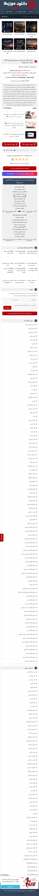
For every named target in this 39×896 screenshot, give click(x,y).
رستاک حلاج (32, 420)
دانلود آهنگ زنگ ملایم (29, 611)
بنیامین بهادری (31, 382)
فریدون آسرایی (31, 691)
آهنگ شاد (30, 11)
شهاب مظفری (31, 474)
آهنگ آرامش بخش (30, 516)
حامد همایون (31, 397)
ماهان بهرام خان (31, 710)
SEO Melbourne (30, 863)
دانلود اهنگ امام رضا (30, 527)
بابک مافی (32, 378)
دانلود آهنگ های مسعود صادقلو (27, 634)
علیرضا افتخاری (31, 497)
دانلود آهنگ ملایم (31, 51)
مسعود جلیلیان (31, 767)
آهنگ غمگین (9, 11)
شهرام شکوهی (31, 478)
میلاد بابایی (32, 802)
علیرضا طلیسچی (31, 504)
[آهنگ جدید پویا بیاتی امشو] (7, 256)
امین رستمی (32, 363)
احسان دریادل (31, 328)
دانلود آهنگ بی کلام (30, 558)
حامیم (33, 401)
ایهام (34, 367)
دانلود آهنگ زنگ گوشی (29, 650)
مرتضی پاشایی (31, 760)
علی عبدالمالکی (31, 672)
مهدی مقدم (32, 783)
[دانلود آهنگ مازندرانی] (19, 27)
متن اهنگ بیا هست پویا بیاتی (31, 281)
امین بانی (32, 359)
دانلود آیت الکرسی (30, 619)
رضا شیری (32, 424)
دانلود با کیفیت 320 (27, 144)
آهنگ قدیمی (32, 520)
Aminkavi (21, 893)
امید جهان (32, 347)
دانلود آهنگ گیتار (30, 596)
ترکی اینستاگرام (31, 523)
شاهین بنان (32, 470)
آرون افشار (32, 340)
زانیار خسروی (32, 439)
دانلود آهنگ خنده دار (30, 604)
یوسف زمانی (32, 825)
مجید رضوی (32, 718)
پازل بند (33, 390)
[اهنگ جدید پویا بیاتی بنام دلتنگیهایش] (7, 273)
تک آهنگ (21, 67)
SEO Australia (31, 871)
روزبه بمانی (32, 435)
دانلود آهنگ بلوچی (30, 646)
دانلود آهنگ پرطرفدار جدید (28, 642)
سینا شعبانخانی (31, 466)
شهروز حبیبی (32, 485)
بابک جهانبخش (31, 374)
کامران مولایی (31, 695)
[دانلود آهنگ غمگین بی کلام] (7, 44)
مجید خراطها (32, 714)
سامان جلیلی (31, 443)
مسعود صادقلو (31, 771)
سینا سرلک (32, 462)
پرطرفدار (26, 67)
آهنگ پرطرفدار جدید (20, 11)
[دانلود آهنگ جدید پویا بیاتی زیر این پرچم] (19, 273)
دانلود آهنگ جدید (25, 70)
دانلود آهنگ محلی (30, 653)
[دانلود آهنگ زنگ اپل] (7, 27)
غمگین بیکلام (31, 535)
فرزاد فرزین (32, 687)
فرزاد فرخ (33, 683)
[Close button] (38, 875)
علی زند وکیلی (31, 512)
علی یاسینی (32, 680)
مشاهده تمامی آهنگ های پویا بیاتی (19, 168)
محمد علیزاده (31, 748)
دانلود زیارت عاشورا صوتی (28, 588)
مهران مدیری (32, 794)
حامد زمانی (32, 393)
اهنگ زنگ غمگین (31, 840)
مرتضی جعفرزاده (31, 764)
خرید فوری (10, 887)
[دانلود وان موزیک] (19, 5)
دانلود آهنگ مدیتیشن (29, 569)
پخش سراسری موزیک (29, 855)
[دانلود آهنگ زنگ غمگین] (19, 44)
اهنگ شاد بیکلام (31, 844)
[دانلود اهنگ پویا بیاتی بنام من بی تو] (31, 256)
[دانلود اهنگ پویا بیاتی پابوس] (19, 256)
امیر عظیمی (32, 355)
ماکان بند (33, 706)
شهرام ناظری (32, 481)
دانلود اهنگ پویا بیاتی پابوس (19, 264)
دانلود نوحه (32, 585)
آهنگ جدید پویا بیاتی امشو (7, 264)
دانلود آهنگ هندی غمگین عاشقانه (26, 592)
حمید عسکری (31, 409)
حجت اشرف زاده (31, 405)
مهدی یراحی (32, 787)
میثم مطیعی (32, 798)
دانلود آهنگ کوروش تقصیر (31, 35)
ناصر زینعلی (32, 810)
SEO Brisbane (31, 867)
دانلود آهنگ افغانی (30, 577)
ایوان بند (33, 370)
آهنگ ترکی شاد (31, 581)
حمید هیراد (32, 413)
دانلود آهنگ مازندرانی (19, 34)
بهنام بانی (32, 386)
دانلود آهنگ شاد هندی (29, 615)
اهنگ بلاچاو (32, 832)
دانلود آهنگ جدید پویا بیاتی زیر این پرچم (19, 281)
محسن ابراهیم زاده (30, 722)
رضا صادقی (32, 428)
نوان (34, 813)
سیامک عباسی (31, 451)
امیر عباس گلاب (31, 351)
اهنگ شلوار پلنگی (30, 848)
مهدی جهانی (32, 779)
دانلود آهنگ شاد (31, 630)
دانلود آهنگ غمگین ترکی (29, 657)
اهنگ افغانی (32, 829)
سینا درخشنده (31, 458)
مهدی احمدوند (31, 775)
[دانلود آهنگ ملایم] (31, 44)
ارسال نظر (7, 308)
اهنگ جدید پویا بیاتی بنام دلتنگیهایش (7, 281)
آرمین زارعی (32, 336)
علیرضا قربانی (32, 508)
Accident (23, 893)
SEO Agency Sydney (29, 859)
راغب (34, 416)
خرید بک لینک (31, 852)
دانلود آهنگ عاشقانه (30, 661)
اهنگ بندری (32, 836)
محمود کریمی (31, 756)
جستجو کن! (4, 16)
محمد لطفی (32, 752)
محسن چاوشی (31, 725)
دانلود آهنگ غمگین (30, 531)
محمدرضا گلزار (31, 745)
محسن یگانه (32, 733)
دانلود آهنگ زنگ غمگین (19, 51)
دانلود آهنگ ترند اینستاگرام (28, 573)
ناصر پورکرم (32, 806)
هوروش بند (32, 821)
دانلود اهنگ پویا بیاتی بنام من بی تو (31, 264)
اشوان (33, 344)
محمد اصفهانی (31, 737)
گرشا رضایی (32, 699)
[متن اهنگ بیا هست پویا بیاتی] (31, 273)
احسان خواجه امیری (30, 325)
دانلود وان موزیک (16, 75)
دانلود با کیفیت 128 (9, 144)
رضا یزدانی (32, 432)
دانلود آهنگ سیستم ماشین (28, 608)
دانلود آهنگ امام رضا (30, 623)
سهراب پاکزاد (32, 447)
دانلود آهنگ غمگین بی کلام (7, 52)
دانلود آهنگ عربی (30, 565)
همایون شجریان (31, 817)
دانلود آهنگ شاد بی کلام (29, 638)
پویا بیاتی (31, 67)
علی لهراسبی (32, 676)
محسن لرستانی (31, 729)
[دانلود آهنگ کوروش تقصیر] (31, 27)
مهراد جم (33, 790)
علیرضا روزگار (32, 500)
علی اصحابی (32, 493)
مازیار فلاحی (32, 702)
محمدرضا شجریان (30, 741)
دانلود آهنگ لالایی (30, 627)
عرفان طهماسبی (31, 489)
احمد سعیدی (32, 332)
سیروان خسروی (31, 455)
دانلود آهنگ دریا (31, 600)
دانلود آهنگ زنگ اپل (7, 34)
